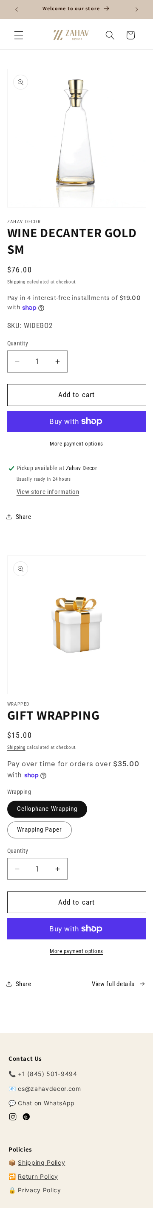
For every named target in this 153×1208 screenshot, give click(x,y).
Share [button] (23, 517)
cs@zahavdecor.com (49, 1088)
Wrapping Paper (39, 829)
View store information (48, 492)
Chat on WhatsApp (46, 1103)
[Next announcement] (137, 9)
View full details (113, 984)
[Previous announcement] (16, 9)
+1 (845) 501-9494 (47, 1073)
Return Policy (38, 1176)
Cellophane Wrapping (47, 809)
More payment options (76, 443)
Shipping (16, 282)
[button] (18, 35)
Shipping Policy (41, 1162)
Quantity (17, 343)
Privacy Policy (39, 1190)
